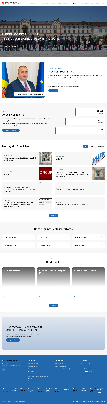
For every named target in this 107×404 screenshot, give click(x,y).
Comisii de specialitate (60, 366)
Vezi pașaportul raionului (10, 130)
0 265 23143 (88, 372)
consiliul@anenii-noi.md (90, 373)
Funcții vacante (95, 3)
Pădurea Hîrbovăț (12, 271)
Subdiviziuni (84, 3)
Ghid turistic (31, 371)
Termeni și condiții (6, 401)
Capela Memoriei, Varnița (85, 271)
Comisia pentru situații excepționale (64, 369)
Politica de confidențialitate (20, 401)
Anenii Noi (33, 3)
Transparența (74, 3)
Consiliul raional (44, 3)
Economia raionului (33, 366)
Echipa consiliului (56, 3)
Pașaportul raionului (33, 369)
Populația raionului (32, 374)
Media (65, 3)
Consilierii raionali (59, 363)
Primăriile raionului (32, 381)
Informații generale (33, 363)
